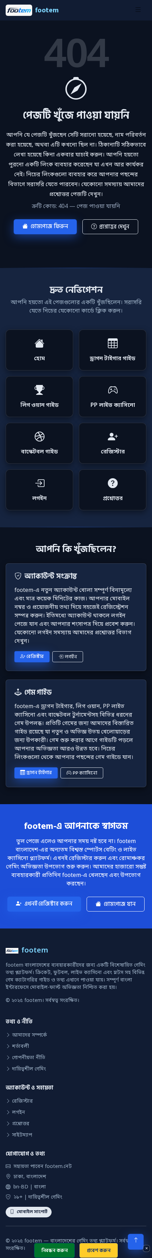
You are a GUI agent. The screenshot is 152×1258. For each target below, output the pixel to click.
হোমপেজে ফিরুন (49, 226)
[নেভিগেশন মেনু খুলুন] (138, 10)
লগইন (71, 657)
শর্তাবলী (20, 1046)
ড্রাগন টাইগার (39, 773)
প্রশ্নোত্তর (20, 1124)
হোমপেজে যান (120, 904)
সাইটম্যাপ (22, 1135)
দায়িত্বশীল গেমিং (29, 1069)
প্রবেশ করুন (98, 1250)
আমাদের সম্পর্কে (29, 1035)
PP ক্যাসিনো (85, 773)
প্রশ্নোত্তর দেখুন (114, 226)
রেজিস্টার (35, 656)
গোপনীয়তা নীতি (28, 1058)
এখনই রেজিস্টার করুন (48, 903)
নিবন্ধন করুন (54, 1250)
